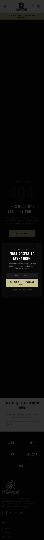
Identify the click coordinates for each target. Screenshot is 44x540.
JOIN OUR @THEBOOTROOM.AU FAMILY (22, 283)
